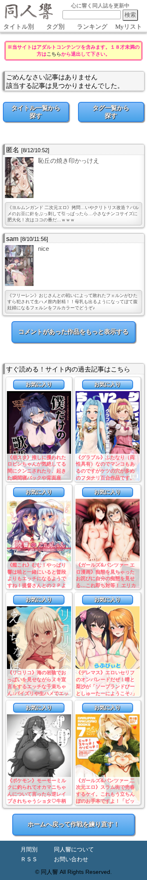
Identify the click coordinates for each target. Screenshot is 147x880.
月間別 (29, 849)
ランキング (92, 26)
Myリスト (128, 26)
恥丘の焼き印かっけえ (68, 160)
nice (43, 248)
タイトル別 (18, 26)
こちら (54, 54)
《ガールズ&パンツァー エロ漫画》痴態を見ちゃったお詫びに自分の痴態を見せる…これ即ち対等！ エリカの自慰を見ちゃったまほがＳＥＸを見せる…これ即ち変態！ (106, 585)
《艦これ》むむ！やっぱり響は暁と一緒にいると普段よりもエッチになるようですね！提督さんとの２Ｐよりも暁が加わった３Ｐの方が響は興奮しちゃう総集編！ (36, 585)
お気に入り (39, 384)
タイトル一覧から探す (35, 111)
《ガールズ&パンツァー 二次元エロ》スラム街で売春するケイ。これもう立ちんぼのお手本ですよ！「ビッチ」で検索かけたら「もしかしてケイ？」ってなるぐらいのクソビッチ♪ (105, 801)
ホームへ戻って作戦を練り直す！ (74, 824)
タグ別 (55, 26)
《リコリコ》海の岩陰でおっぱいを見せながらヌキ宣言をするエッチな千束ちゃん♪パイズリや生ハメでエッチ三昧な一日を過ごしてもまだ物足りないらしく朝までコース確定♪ (38, 693)
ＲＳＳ (29, 859)
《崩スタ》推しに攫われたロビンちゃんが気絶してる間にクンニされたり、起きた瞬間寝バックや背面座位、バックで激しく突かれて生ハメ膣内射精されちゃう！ (36, 478)
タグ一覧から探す (111, 111)
